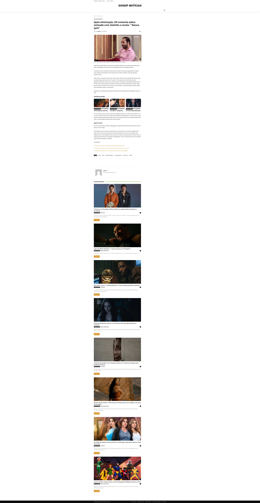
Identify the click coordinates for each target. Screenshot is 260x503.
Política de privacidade (156, 501)
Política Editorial (148, 501)
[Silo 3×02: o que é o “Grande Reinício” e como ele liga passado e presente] (117, 272)
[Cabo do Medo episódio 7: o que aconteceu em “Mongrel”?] (117, 235)
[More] (152, 161)
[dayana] (95, 31)
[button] (164, 10)
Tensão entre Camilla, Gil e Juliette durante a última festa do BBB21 (111, 150)
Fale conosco (133, 501)
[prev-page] (95, 494)
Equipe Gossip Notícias (105, 250)
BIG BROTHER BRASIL (109, 155)
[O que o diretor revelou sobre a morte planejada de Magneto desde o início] (117, 468)
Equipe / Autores (141, 501)
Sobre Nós (164, 501)
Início (95, 16)
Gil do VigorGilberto (118, 155)
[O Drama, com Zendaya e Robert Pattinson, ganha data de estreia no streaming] (117, 196)
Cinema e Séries (97, 212)
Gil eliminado (125, 155)
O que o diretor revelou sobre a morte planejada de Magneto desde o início (117, 482)
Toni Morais (103, 212)
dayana (99, 31)
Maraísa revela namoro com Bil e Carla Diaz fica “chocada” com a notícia (112, 148)
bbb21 (103, 155)
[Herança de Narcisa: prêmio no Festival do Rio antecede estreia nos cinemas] (117, 310)
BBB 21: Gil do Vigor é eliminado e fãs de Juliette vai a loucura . (110, 145)
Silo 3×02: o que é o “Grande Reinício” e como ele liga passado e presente (117, 285)
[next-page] (97, 494)
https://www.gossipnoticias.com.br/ (109, 172)
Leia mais (97, 220)
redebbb (130, 155)
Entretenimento (100, 16)
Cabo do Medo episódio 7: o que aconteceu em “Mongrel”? (112, 249)
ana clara (99, 155)
